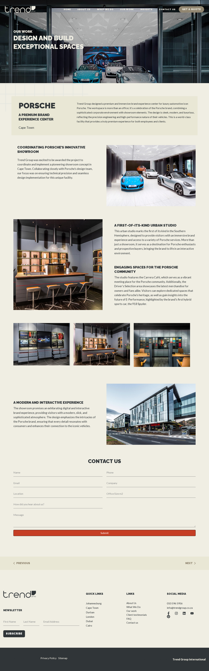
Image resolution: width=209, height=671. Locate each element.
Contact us (167, 9)
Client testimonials (136, 614)
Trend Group (25, 160)
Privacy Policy (48, 658)
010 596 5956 (175, 603)
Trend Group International (189, 659)
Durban (90, 612)
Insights (146, 9)
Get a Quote (191, 9)
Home (67, 9)
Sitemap (62, 658)
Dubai (89, 621)
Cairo (89, 625)
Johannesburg (94, 603)
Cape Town (92, 607)
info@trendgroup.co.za (180, 607)
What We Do (105, 9)
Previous (23, 563)
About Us (83, 9)
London (90, 616)
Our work (127, 9)
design (81, 168)
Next (189, 563)
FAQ (128, 618)
